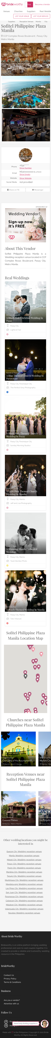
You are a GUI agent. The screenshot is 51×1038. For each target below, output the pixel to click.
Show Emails (25, 174)
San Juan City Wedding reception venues (24, 892)
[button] (25, 676)
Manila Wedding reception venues (24, 855)
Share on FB (14, 190)
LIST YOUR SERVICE (40, 16)
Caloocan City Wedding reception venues (24, 901)
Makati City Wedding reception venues (24, 860)
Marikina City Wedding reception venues (24, 872)
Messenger (38, 190)
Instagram (14, 1025)
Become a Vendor (42, 4)
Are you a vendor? (12, 1000)
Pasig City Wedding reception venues (24, 868)
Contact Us (9, 975)
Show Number (26, 168)
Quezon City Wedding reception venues (24, 851)
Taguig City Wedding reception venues (24, 876)
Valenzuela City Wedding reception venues (24, 909)
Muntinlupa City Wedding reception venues (24, 880)
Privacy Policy (10, 979)
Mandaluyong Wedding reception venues (24, 884)
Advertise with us (11, 1003)
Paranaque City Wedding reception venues (24, 896)
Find (29, 4)
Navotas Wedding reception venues (24, 913)
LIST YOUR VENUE (22, 16)
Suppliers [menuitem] (31, 11)
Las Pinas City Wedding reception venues (24, 888)
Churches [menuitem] (18, 11)
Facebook (13, 1022)
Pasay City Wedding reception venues (24, 864)
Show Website (26, 178)
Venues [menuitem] (6, 11)
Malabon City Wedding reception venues (24, 905)
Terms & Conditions (12, 982)
